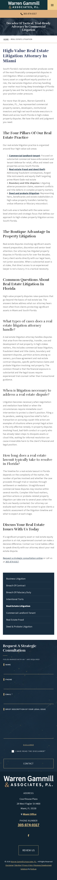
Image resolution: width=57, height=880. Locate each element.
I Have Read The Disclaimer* (30, 751)
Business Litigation (15, 578)
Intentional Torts (15, 599)
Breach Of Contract (15, 585)
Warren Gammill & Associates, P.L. (24, 861)
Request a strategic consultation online (23, 558)
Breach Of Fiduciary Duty (18, 592)
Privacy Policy (28, 865)
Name (8, 664)
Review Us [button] (28, 850)
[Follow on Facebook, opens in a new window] (28, 835)
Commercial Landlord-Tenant (21, 612)
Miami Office (29, 814)
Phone (8, 679)
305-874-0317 (30, 13)
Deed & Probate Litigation (19, 626)
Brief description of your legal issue (25, 709)
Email (9, 694)
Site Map (18, 865)
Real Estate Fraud (15, 619)
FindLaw (33, 869)
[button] (52, 5)
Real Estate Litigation (18, 606)
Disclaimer (28, 745)
